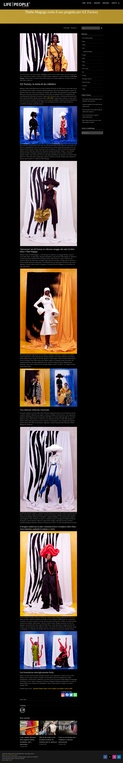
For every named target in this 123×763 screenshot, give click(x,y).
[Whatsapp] (75, 695)
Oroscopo (84, 75)
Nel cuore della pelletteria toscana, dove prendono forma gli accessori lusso (58, 739)
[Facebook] (67, 695)
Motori (83, 61)
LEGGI (10, 760)
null (83, 72)
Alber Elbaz (50, 98)
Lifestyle (84, 55)
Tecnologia (84, 85)
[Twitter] (71, 695)
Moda (25, 699)
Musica (83, 65)
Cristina (23, 705)
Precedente (67, 28)
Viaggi (83, 89)
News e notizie (85, 68)
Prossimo (73, 28)
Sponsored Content (86, 82)
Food (83, 48)
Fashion (21, 699)
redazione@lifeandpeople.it (11, 755)
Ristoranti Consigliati (88, 51)
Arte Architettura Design (87, 38)
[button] (118, 3)
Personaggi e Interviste (87, 78)
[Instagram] (63, 695)
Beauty (83, 41)
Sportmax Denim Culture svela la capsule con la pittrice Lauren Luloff (52, 688)
